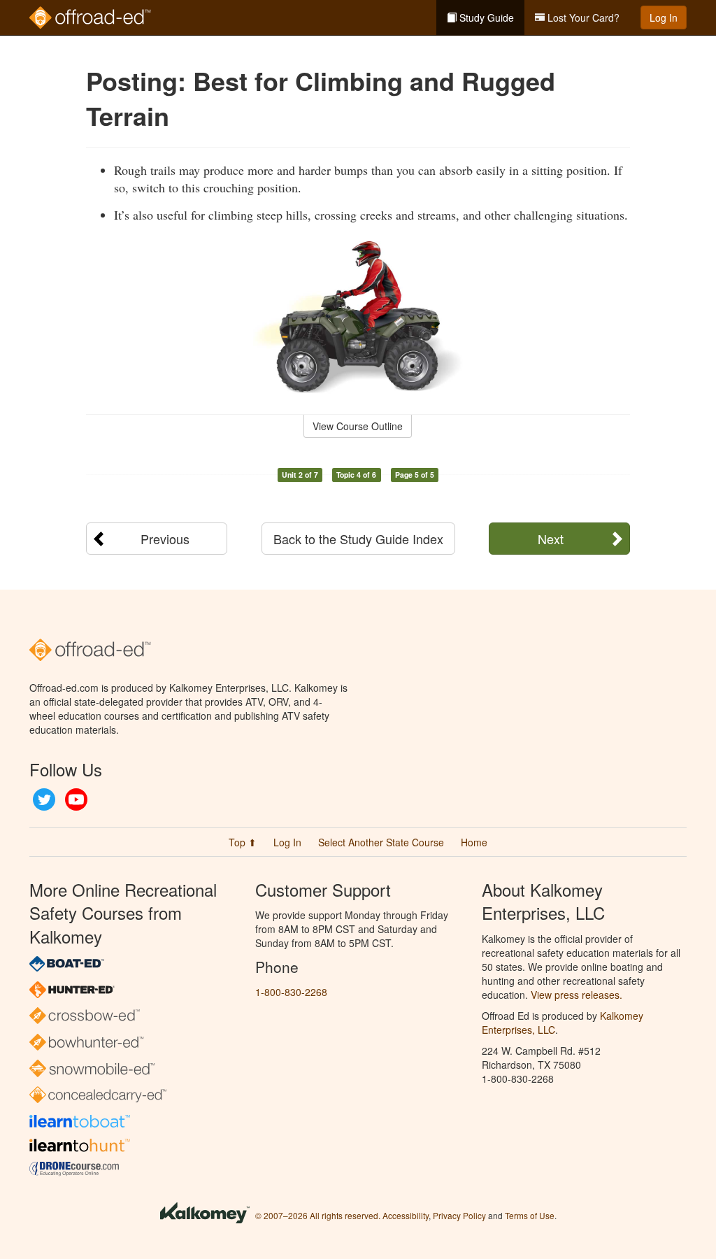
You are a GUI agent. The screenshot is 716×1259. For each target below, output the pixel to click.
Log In (664, 17)
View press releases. (576, 995)
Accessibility (405, 1215)
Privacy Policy (459, 1215)
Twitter (44, 799)
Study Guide (485, 17)
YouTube (76, 799)
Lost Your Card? (582, 17)
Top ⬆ (243, 842)
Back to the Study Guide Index (358, 538)
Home (474, 842)
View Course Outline (358, 426)
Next (551, 538)
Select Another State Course (381, 842)
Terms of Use (529, 1215)
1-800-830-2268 (291, 992)
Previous (165, 538)
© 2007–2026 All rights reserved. (317, 1215)
